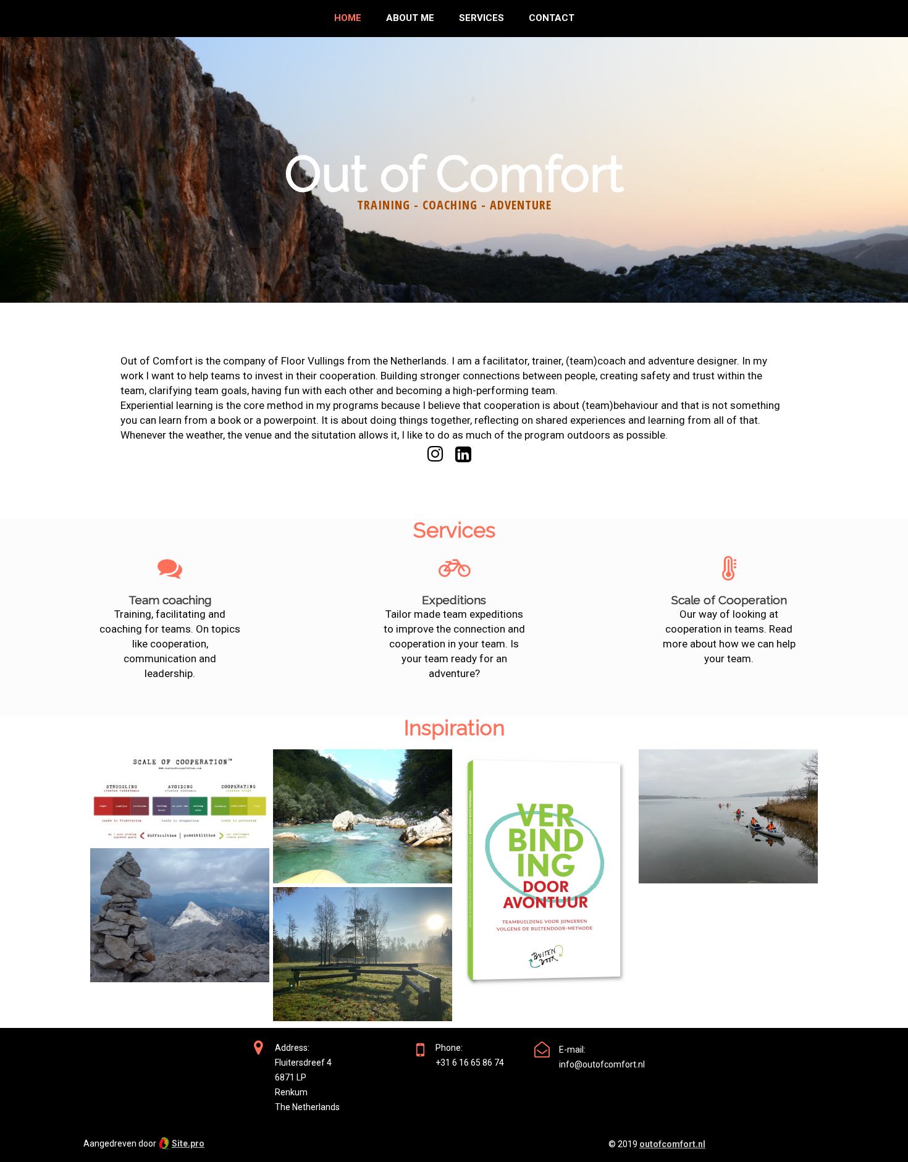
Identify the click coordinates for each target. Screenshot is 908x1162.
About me (410, 17)
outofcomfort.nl (672, 1144)
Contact (551, 17)
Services (481, 17)
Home (347, 17)
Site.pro (188, 1143)
